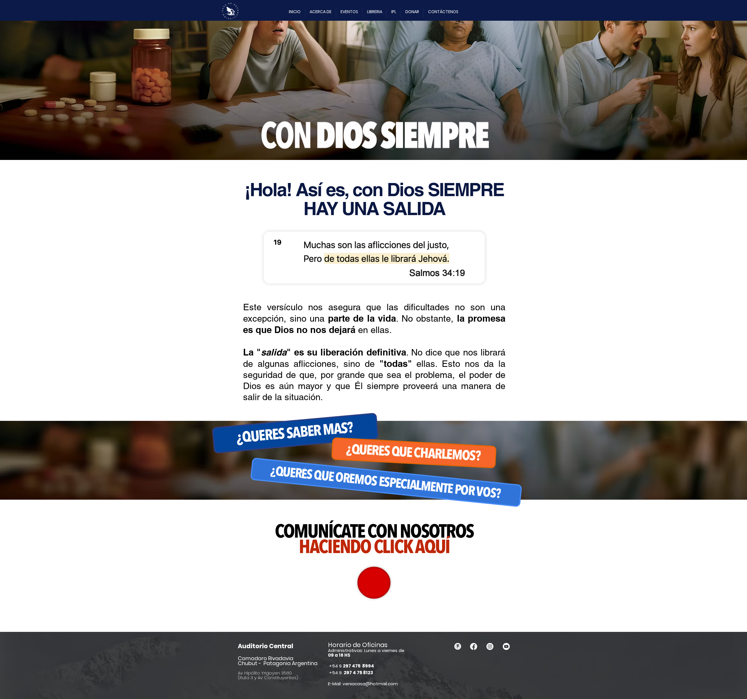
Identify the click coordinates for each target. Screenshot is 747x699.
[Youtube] (506, 646)
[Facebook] (473, 646)
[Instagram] (489, 646)
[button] (320, 11)
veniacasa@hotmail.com (370, 684)
